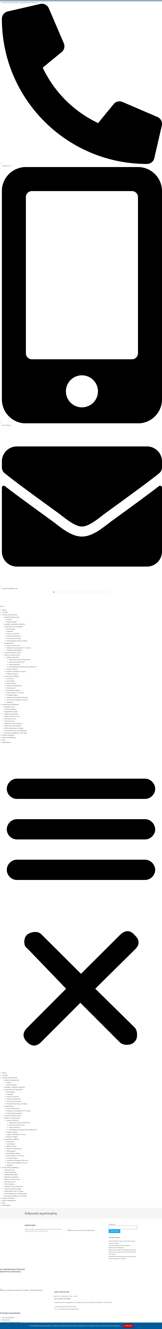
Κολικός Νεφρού (12, 622)
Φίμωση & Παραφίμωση (14, 685)
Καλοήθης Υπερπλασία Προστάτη (14, 624)
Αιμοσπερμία (11, 681)
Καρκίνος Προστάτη (13, 657)
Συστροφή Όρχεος (12, 695)
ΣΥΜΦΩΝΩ (128, 1326)
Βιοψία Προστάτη (14, 664)
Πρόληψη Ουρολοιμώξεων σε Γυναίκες (19, 648)
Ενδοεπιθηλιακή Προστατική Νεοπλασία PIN (23, 667)
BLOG (3, 740)
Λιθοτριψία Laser (9, 707)
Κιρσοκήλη (10, 631)
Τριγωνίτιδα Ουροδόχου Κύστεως (17, 700)
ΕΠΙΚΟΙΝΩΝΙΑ (6, 742)
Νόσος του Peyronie (13, 634)
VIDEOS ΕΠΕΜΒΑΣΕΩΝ (9, 737)
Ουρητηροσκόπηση (10, 709)
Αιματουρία (10, 678)
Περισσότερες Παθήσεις (11, 676)
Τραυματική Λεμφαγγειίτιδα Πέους (17, 697)
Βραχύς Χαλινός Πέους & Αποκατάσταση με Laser (122, 1250)
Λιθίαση (9, 619)
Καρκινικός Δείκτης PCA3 (16, 662)
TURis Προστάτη (9, 721)
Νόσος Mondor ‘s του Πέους (15, 693)
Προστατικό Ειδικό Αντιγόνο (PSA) (19, 660)
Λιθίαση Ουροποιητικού (11, 617)
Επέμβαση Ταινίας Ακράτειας (13, 723)
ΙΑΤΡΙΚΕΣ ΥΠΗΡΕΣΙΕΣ (8, 735)
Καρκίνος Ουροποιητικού (12, 655)
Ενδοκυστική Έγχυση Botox (12, 726)
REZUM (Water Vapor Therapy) (13, 728)
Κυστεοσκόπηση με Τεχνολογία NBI (15, 730)
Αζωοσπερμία (11, 629)
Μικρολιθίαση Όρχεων (14, 690)
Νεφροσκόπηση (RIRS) (11, 711)
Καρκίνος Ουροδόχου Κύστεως (16, 671)
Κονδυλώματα (11, 688)
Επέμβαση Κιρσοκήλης (11, 714)
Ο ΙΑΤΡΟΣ (5, 612)
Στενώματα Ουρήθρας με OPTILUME (15, 733)
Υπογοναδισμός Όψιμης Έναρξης (17, 641)
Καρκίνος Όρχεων (12, 669)
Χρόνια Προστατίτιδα (13, 645)
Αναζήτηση (112, 1224)
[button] (81, 907)
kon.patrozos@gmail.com (12, 1285)
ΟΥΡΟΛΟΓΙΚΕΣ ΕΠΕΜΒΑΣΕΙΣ (10, 704)
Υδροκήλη (10, 702)
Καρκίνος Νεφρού (12, 674)
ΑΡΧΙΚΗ (4, 610)
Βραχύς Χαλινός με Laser (12, 716)
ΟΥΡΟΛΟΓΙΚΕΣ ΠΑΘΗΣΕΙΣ (9, 615)
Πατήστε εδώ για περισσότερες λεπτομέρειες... (105, 1326)
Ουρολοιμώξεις (9, 643)
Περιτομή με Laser (10, 719)
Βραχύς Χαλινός (11, 683)
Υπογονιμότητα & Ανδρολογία (13, 626)
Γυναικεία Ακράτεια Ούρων (12, 652)
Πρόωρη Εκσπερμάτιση (14, 636)
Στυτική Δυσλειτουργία (14, 638)
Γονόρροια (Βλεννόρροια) (14, 650)
